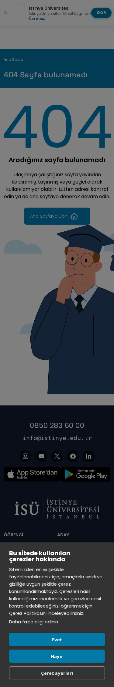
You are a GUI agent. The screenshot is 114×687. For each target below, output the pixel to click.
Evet (57, 639)
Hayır (57, 656)
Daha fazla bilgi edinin (33, 622)
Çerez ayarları (57, 673)
